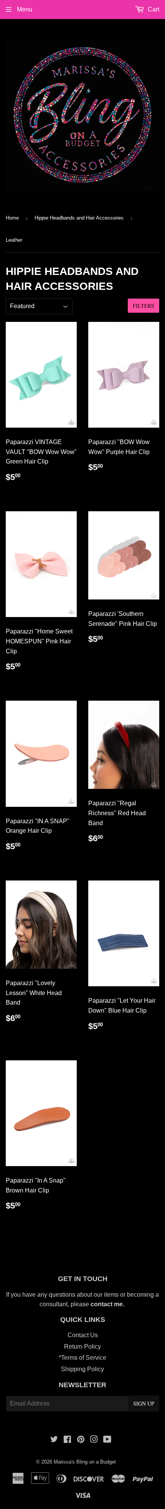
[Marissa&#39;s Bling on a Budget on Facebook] (67, 1440)
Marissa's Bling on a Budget (85, 1462)
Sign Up (143, 1403)
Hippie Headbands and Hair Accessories (79, 218)
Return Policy (82, 1346)
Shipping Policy (82, 1369)
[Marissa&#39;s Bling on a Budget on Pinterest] (81, 1440)
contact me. (108, 1304)
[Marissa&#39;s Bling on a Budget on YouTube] (107, 1440)
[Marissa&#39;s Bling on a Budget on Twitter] (54, 1440)
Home (12, 218)
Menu (23, 9)
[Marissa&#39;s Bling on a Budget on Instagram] (94, 1440)
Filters (143, 305)
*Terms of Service (82, 1357)
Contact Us (83, 1335)
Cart (152, 9)
